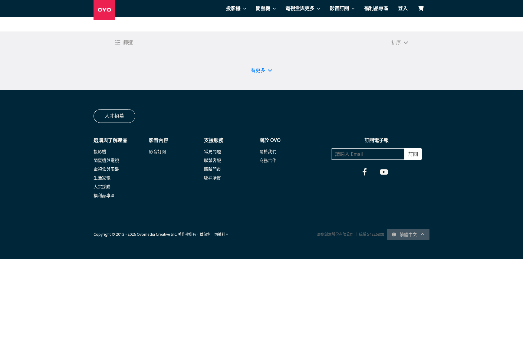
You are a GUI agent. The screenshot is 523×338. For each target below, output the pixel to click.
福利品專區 (104, 195)
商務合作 (267, 160)
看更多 (258, 70)
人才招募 (114, 116)
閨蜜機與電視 (106, 160)
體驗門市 (212, 169)
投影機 (100, 151)
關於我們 (267, 151)
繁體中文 (408, 234)
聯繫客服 (212, 160)
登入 (403, 8)
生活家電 (102, 178)
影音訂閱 (157, 151)
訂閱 (413, 154)
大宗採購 (102, 186)
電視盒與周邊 (106, 169)
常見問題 (212, 151)
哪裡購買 (212, 178)
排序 (396, 42)
